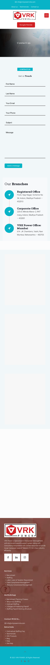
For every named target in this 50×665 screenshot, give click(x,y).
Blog (8, 638)
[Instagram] (28, 661)
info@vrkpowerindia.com (26, 2)
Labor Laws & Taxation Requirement (20, 580)
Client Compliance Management (18, 582)
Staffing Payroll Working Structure (19, 609)
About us (14, 7)
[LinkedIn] (25, 661)
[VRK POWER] (25, 15)
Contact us (35, 7)
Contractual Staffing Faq (16, 631)
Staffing (9, 578)
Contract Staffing (13, 604)
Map (8, 641)
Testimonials (24, 7)
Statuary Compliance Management (19, 585)
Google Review (26, 25)
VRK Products (12, 636)
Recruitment (11, 575)
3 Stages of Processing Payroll (18, 606)
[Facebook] (21, 661)
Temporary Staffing (14, 602)
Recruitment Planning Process (17, 599)
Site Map (10, 643)
